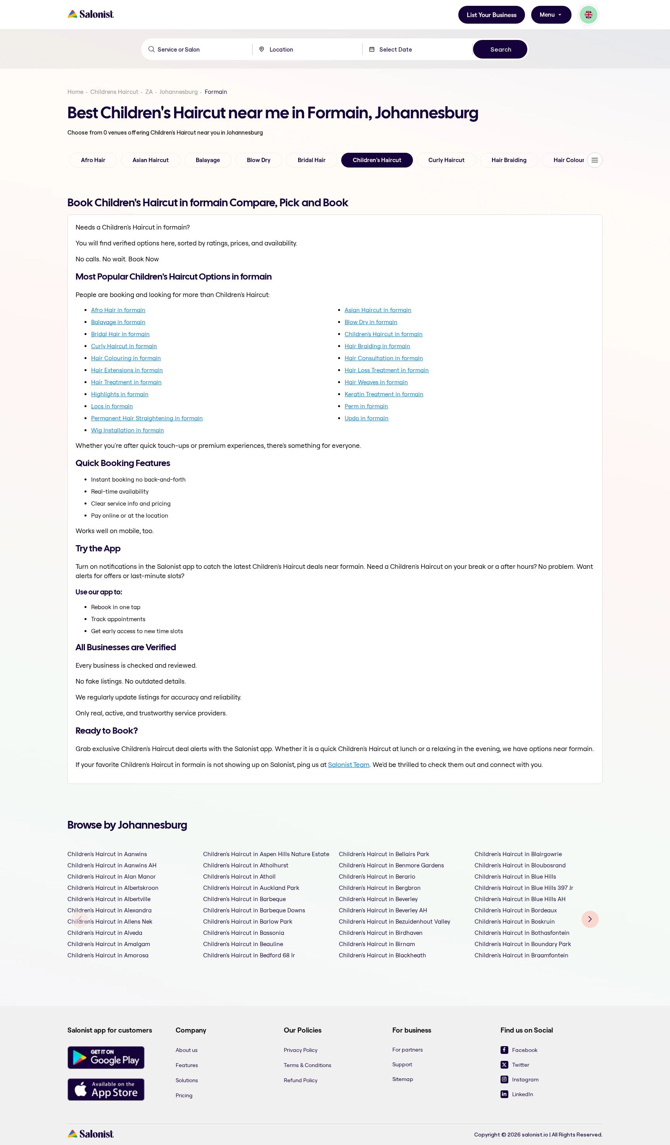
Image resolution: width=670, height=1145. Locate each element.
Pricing (184, 1095)
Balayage (208, 160)
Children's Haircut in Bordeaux (516, 910)
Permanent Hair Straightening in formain (147, 418)
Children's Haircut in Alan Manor (111, 876)
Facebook (524, 1050)
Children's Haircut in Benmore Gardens (391, 865)
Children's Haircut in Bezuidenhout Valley (394, 921)
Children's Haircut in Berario (377, 876)
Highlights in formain (120, 394)
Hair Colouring (573, 160)
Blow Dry (259, 160)
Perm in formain (366, 406)
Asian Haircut (151, 160)
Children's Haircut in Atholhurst (245, 865)
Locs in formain (112, 406)
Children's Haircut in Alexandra (109, 910)
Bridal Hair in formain (120, 334)
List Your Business (491, 15)
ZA (149, 91)
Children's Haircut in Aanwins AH (112, 865)
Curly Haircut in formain (124, 346)
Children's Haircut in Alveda (104, 932)
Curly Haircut (446, 160)
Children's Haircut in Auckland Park (251, 887)
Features (187, 1065)
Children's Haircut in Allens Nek (109, 921)
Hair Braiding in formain (377, 346)
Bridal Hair (312, 160)
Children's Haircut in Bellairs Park (384, 854)
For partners (407, 1049)
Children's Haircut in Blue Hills (515, 876)
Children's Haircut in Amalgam (108, 944)
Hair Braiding (509, 160)
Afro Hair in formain (118, 310)
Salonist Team (349, 764)
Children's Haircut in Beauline (243, 944)
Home (75, 91)
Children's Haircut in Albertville (108, 899)
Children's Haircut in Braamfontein (521, 955)
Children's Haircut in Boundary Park (523, 944)
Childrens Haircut (114, 91)
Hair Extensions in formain (127, 370)
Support (402, 1064)
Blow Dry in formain (371, 322)
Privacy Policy (301, 1050)
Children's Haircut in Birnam (377, 944)
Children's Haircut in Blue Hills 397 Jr (524, 887)
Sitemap (402, 1079)
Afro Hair (93, 160)
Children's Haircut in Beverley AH (383, 910)
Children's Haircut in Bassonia (243, 932)
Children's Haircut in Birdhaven (381, 932)
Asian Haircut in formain (378, 310)
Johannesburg (179, 91)
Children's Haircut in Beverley (378, 899)
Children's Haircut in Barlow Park (247, 921)
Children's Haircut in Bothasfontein (522, 932)
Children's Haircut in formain (384, 334)
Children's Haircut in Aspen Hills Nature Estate (266, 854)
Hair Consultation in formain (384, 358)
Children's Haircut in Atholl (239, 876)
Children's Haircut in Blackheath (382, 955)
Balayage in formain (118, 322)
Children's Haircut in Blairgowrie (518, 854)
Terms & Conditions (308, 1065)
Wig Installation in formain (127, 430)
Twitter (520, 1064)
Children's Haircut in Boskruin (515, 921)
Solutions (187, 1080)
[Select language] (588, 15)
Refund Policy (301, 1080)
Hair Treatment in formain (126, 382)
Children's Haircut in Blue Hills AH (520, 899)
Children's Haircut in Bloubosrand (520, 865)
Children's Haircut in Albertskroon (113, 887)
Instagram (525, 1079)
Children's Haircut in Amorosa (108, 955)
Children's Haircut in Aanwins (107, 854)
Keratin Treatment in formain (384, 394)
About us (187, 1050)
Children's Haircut (377, 160)
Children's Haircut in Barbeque (244, 899)
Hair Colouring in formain (126, 358)
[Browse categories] (595, 160)
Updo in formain (367, 418)
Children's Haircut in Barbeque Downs (254, 910)
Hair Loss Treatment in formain (387, 370)
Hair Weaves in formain (376, 382)
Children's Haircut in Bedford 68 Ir (249, 955)
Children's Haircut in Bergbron (380, 887)
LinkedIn (522, 1094)
